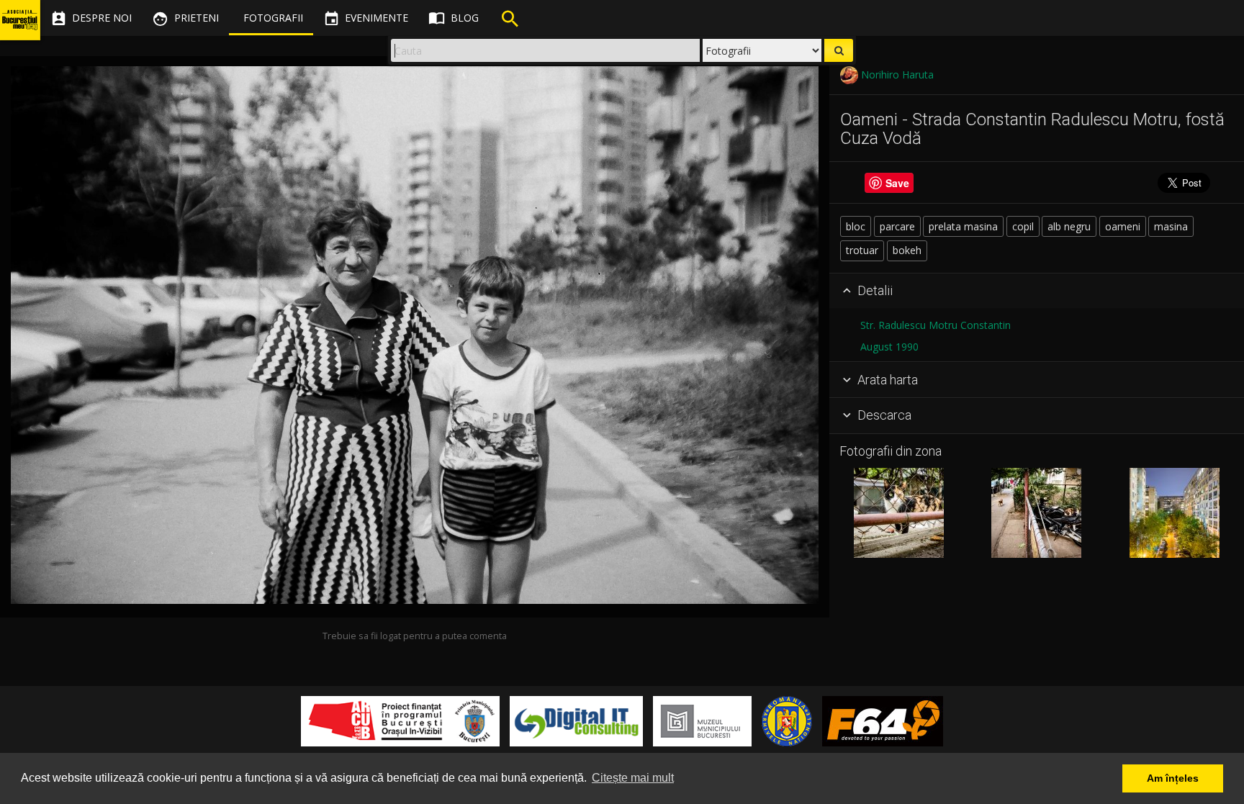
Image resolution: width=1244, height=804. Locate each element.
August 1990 (889, 346)
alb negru (1069, 226)
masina (1171, 226)
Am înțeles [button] (1173, 778)
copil (1023, 226)
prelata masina (963, 226)
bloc (855, 226)
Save (897, 183)
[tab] (1036, 291)
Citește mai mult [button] (633, 778)
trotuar (862, 250)
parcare (897, 226)
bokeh (907, 250)
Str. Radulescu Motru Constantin (935, 325)
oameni (1122, 226)
